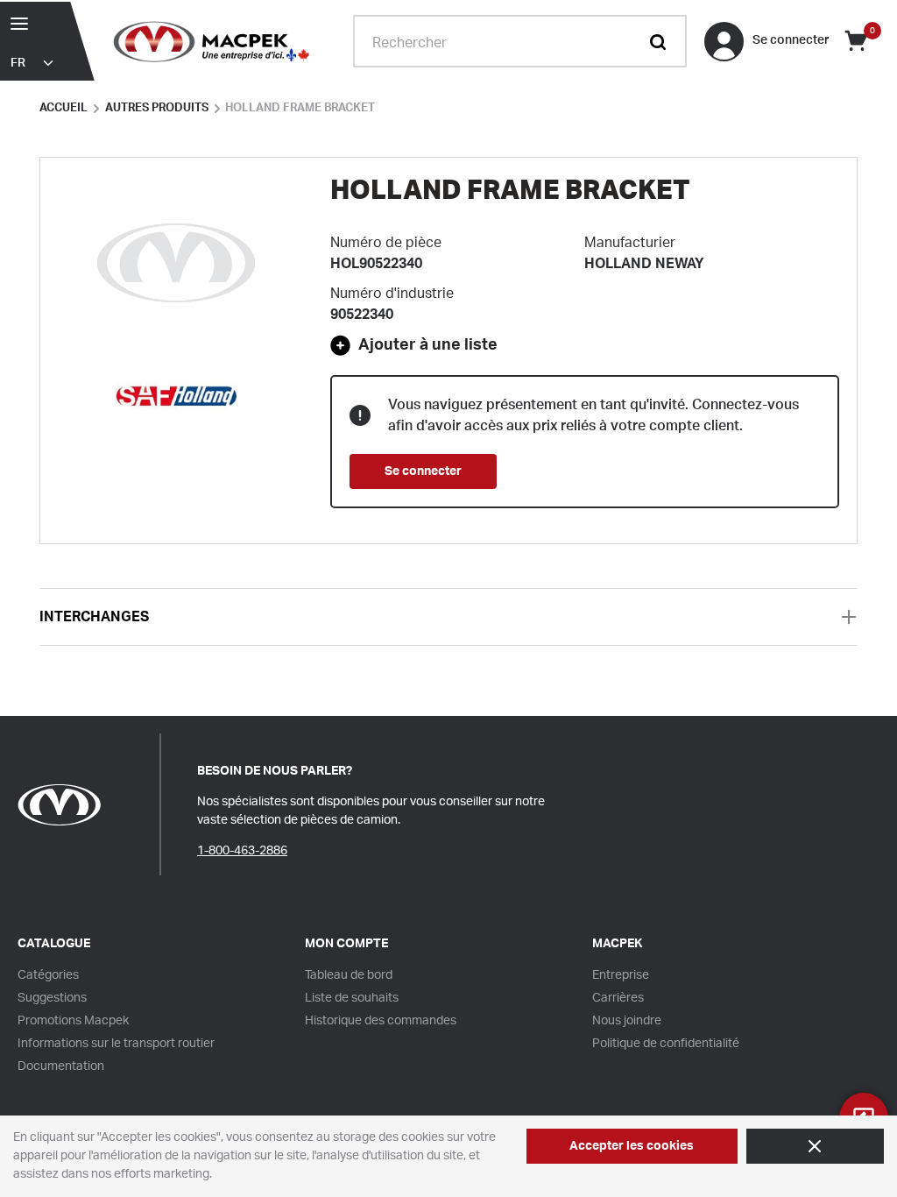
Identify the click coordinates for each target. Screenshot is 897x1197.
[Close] (815, 1146)
